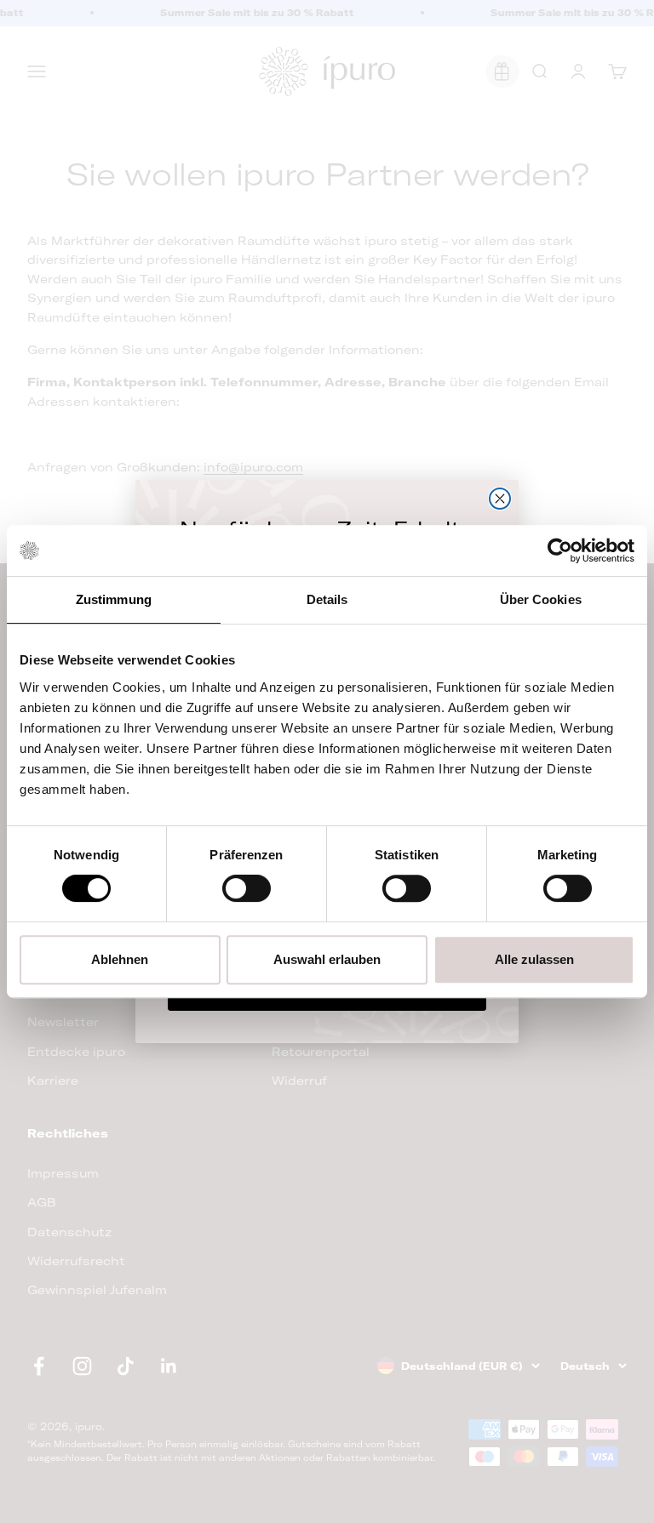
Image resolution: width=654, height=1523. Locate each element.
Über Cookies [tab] (541, 599)
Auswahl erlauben (327, 959)
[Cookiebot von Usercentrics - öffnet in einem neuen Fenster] (559, 550)
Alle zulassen (534, 959)
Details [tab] (327, 599)
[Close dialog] (500, 498)
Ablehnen (119, 959)
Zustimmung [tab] (114, 599)
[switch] (246, 888)
